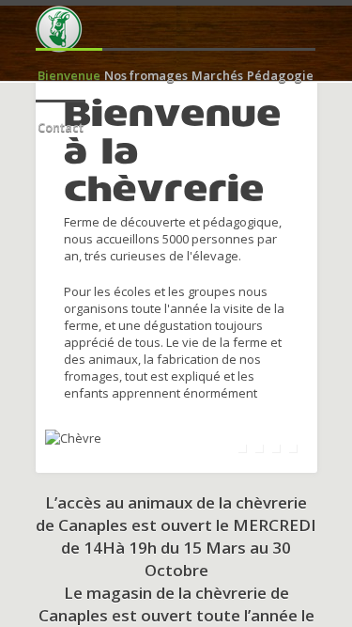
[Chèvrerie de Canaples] (59, 29)
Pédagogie (280, 75)
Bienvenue (69, 75)
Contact (61, 126)
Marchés (217, 75)
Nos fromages (146, 75)
